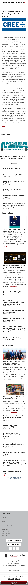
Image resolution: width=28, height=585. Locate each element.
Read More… (6, 246)
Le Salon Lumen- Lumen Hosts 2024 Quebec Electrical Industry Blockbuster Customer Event (14, 363)
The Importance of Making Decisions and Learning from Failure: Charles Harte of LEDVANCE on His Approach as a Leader (14, 463)
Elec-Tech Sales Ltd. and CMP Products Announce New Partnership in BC (14, 292)
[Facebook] (10, 548)
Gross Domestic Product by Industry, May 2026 (14, 182)
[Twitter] (14, 548)
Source (3, 126)
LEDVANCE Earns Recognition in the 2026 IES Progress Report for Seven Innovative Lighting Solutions (14, 302)
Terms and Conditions (6, 531)
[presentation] (14, 146)
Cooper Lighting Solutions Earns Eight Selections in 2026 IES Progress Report (14, 267)
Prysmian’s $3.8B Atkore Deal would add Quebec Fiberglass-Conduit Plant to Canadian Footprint (14, 205)
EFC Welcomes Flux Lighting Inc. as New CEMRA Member (14, 338)
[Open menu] (26, 3)
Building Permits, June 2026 (11, 168)
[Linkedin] (17, 548)
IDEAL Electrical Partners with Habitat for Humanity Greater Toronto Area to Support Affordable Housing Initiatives (14, 329)
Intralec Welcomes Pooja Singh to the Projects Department (14, 311)
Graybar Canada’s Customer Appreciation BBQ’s (11, 426)
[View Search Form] (1, 2)
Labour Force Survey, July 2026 (12, 175)
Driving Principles (5, 517)
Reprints (3, 527)
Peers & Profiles (7, 345)
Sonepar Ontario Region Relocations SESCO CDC (14, 453)
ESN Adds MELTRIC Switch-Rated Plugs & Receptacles (13, 319)
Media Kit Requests (6, 533)
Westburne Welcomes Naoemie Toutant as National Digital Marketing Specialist (14, 417)
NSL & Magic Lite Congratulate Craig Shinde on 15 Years (14, 230)
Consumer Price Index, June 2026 (13, 189)
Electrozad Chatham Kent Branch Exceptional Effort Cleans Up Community (13, 435)
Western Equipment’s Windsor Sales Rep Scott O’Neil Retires (14, 397)
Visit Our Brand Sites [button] (14, 544)
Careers (3, 521)
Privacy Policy (5, 529)
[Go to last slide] (2, 149)
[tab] (11, 163)
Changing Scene (5, 8)
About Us (4, 515)
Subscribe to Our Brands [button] (14, 540)
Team (3, 519)
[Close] (27, 576)
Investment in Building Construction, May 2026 (14, 196)
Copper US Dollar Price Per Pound (12, 472)
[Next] (26, 149)
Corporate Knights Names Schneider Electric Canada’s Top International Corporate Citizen (14, 444)
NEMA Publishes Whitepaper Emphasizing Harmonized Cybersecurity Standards (12, 157)
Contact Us (4, 535)
